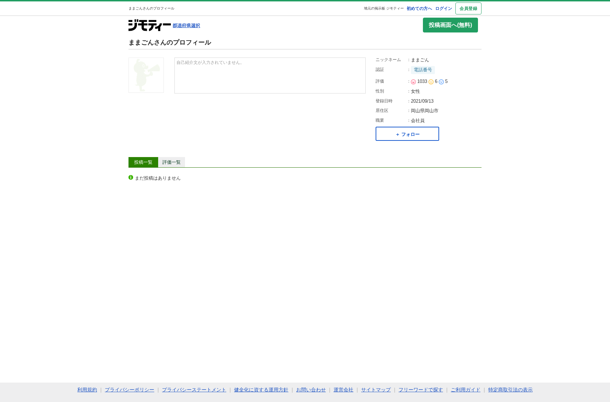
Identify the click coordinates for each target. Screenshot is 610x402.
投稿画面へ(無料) (450, 25)
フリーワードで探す (421, 389)
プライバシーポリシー (129, 389)
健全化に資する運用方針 (261, 389)
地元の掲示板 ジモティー (384, 8)
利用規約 (87, 389)
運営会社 (343, 389)
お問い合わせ (311, 389)
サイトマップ (376, 389)
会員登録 (468, 8)
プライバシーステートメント (194, 389)
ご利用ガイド (465, 389)
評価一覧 (171, 162)
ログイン (443, 8)
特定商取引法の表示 (510, 389)
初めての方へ (419, 8)
